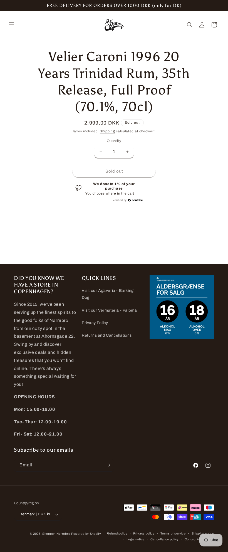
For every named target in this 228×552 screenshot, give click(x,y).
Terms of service (173, 533)
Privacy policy (144, 533)
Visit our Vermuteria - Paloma (109, 310)
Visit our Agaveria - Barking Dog (108, 294)
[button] (12, 25)
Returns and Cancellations (107, 335)
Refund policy (117, 533)
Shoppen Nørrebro (56, 533)
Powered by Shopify (86, 533)
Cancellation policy (164, 539)
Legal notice (136, 539)
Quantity (114, 141)
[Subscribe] (108, 465)
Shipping (107, 131)
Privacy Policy (95, 323)
